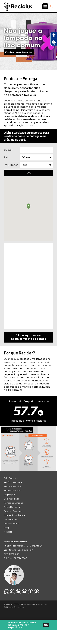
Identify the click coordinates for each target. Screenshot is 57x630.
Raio (6, 157)
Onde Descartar (12, 507)
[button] (45, 6)
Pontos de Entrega (13, 503)
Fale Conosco (11, 478)
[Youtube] (24, 591)
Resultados (11, 165)
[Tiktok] (36, 591)
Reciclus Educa (11, 523)
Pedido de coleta (13, 482)
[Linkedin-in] (18, 591)
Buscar (8, 149)
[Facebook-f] (30, 591)
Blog (6, 527)
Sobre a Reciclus (12, 486)
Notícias (8, 531)
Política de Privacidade (14, 607)
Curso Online (10, 519)
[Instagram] (12, 591)
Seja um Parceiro (13, 511)
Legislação (9, 494)
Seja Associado (11, 498)
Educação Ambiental (14, 515)
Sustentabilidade (12, 490)
